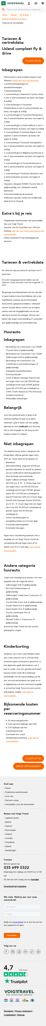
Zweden (9, 838)
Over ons (9, 796)
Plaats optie (33, 60)
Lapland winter (12, 818)
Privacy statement (23, 1011)
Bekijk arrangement (28, 766)
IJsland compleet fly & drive (14, 18)
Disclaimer (8, 1011)
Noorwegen (10, 830)
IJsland (13, 14)
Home (4, 14)
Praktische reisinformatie (16, 792)
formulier (35, 879)
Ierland (8, 846)
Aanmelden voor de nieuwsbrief (19, 804)
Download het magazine (15, 886)
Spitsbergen (10, 850)
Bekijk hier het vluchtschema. (25, 80)
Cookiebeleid (9, 1015)
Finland (8, 834)
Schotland (9, 842)
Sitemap (21, 1015)
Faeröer (8, 826)
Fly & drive (24, 14)
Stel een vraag (11, 800)
